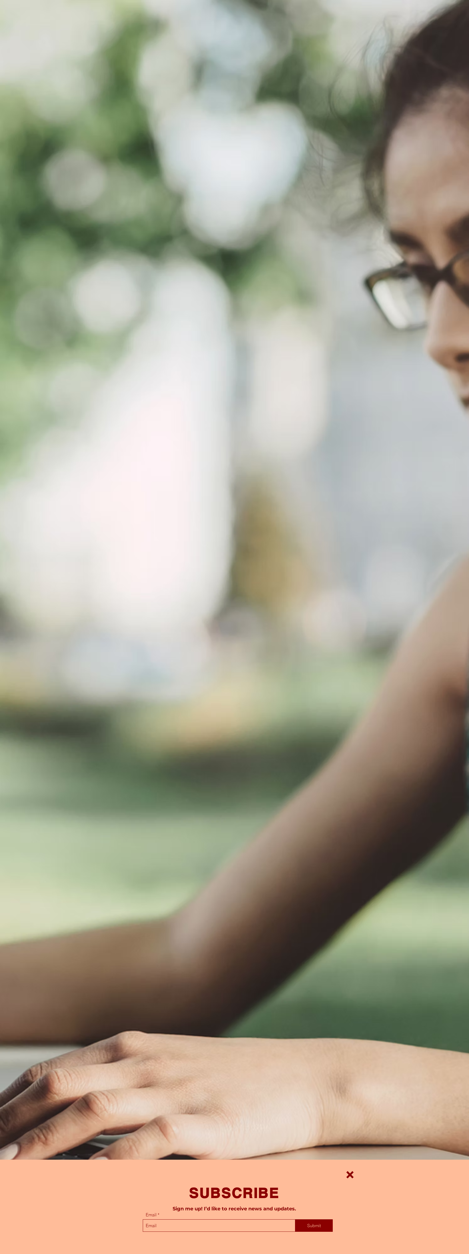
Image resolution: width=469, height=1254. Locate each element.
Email (151, 1215)
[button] (350, 1175)
